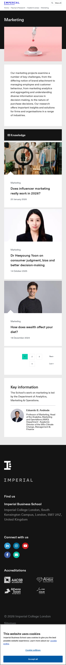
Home (6, 8)
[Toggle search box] (52, 3)
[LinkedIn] (7, 546)
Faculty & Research (18, 8)
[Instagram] (16, 546)
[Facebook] (7, 555)
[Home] (17, 3)
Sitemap (10, 623)
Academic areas (33, 8)
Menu (57, 3)
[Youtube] (25, 546)
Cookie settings (33, 650)
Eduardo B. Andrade (38, 410)
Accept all (33, 659)
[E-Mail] (16, 555)
